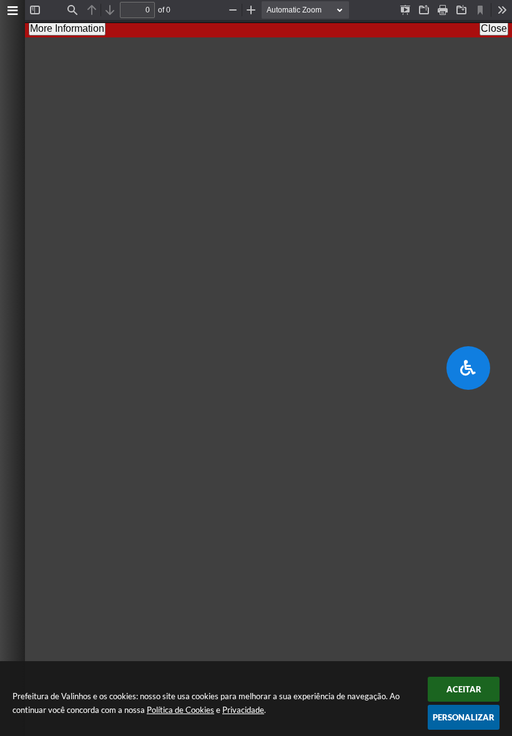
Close (494, 28)
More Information (67, 28)
